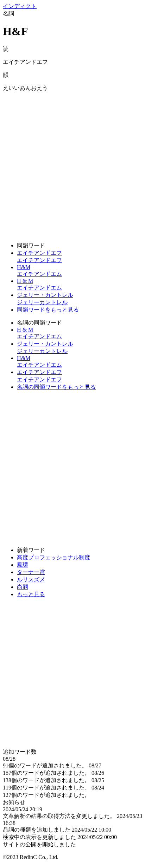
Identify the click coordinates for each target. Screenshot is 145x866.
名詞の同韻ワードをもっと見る (56, 387)
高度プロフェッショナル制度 (53, 557)
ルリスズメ (31, 579)
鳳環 (22, 565)
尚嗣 (22, 587)
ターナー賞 (31, 572)
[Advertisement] (72, 164)
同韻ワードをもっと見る (48, 310)
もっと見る (31, 594)
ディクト (20, 6)
